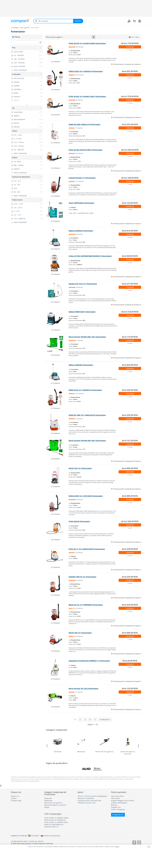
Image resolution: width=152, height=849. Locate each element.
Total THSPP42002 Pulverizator (81, 203)
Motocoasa (81, 752)
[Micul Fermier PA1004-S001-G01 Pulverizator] (57, 447)
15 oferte (129, 156)
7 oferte (130, 184)
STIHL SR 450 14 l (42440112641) (56, 822)
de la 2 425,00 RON (130, 521)
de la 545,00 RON (130, 390)
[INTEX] (97, 769)
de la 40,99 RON (130, 660)
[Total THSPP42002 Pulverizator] (57, 210)
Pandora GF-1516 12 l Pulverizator (83, 284)
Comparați (130, 47)
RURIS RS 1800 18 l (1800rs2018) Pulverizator (87, 415)
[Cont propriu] (139, 21)
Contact (14, 798)
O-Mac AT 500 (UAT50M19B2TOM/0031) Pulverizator (90, 256)
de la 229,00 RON (130, 415)
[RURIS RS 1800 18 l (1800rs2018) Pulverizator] (57, 422)
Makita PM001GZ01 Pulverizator (82, 312)
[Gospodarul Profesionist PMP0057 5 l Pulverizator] (57, 667)
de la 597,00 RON (130, 71)
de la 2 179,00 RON (130, 43)
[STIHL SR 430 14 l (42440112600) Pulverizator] (57, 50)
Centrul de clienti (117, 796)
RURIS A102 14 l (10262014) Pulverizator (85, 390)
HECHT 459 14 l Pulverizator (80, 633)
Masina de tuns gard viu (104, 752)
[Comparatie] (129, 21)
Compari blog (16, 800)
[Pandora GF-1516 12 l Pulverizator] (57, 290)
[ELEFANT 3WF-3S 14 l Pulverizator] (57, 584)
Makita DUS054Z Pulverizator (81, 231)
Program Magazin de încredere (122, 800)
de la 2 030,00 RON (130, 150)
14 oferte (129, 237)
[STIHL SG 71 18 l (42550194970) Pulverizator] (57, 556)
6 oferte (130, 318)
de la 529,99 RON (130, 577)
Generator (57, 752)
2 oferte (130, 262)
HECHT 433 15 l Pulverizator (80, 468)
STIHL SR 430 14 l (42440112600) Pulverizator (87, 43)
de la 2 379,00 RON (130, 96)
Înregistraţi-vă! (117, 815)
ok (40, 42)
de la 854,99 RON (130, 365)
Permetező (35, 836)
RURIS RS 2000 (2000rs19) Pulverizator (84, 124)
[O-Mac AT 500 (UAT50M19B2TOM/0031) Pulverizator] (57, 263)
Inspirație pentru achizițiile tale (89, 800)
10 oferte (129, 131)
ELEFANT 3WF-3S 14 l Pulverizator (82, 577)
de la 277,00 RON (130, 283)
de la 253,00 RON (130, 124)
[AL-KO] (86, 769)
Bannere (114, 805)
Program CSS (116, 807)
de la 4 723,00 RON (130, 311)
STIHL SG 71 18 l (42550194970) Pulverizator (87, 549)
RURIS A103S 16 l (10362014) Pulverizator (86, 71)
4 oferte (130, 528)
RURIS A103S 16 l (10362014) (54, 820)
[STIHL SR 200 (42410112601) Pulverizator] (57, 157)
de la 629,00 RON (130, 604)
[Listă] (93, 37)
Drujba (46, 807)
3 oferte (130, 695)
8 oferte (130, 583)
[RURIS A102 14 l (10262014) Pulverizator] (57, 397)
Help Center (115, 798)
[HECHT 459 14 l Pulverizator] (57, 639)
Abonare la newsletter (86, 798)
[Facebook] (134, 842)
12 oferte (129, 502)
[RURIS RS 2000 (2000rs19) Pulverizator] (57, 131)
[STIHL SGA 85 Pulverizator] (57, 528)
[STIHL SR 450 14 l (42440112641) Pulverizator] (57, 103)
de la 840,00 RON (130, 256)
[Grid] (97, 37)
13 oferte (129, 78)
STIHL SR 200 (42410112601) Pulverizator (85, 150)
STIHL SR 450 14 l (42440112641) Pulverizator (87, 96)
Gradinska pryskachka (52, 836)
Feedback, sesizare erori (87, 803)
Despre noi (15, 796)
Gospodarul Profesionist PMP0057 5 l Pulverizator (89, 661)
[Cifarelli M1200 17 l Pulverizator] (57, 185)
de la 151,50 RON (130, 440)
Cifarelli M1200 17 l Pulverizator (82, 178)
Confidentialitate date (19, 841)
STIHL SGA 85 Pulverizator (79, 521)
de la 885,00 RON (130, 496)
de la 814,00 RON (130, 230)
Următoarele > (105, 719)
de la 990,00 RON (130, 632)
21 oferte (129, 50)
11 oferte (129, 396)
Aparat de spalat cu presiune (128, 753)
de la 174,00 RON (130, 337)
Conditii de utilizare (36, 841)
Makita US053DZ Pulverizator (81, 365)
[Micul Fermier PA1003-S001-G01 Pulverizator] (57, 344)
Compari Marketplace (119, 803)
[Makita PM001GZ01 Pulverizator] (57, 318)
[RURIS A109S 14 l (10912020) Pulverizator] (57, 503)
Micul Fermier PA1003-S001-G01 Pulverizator (87, 337)
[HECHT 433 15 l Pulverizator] (57, 475)
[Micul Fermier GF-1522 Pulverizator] (57, 695)
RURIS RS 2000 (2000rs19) (53, 824)
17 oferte (129, 103)
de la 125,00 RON (130, 688)
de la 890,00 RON (130, 468)
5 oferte (130, 209)
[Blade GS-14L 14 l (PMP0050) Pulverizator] (57, 611)
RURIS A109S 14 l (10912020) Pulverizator (86, 496)
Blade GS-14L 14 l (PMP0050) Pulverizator (86, 605)
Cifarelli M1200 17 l (51, 827)
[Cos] (134, 21)
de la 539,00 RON (130, 549)
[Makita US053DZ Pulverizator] (57, 372)
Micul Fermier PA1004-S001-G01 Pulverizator (87, 440)
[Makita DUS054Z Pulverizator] (57, 237)
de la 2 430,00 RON (130, 178)
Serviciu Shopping (118, 809)
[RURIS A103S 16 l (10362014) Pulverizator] (57, 78)
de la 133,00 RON (130, 203)
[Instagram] (139, 842)
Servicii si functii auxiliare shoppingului (92, 796)
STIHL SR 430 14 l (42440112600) (56, 818)
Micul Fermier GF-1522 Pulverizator (83, 688)
